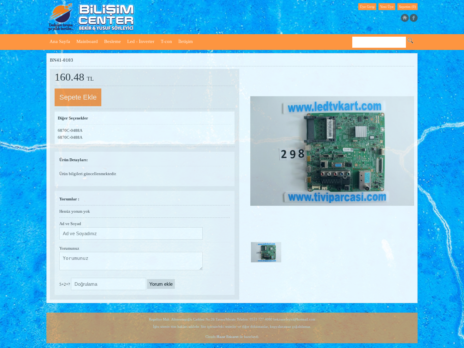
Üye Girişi (367, 7)
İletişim (185, 41)
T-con (166, 41)
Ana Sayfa (60, 41)
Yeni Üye (387, 7)
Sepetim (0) (407, 7)
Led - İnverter (140, 41)
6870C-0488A (70, 130)
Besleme (112, 41)
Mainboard (87, 41)
